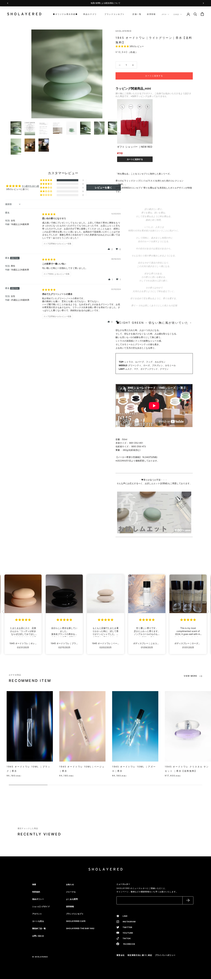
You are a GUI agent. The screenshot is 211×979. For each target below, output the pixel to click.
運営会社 (120, 955)
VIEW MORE (190, 676)
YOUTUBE (127, 933)
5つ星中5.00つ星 (30, 186)
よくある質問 (72, 899)
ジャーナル (71, 892)
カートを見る (38, 921)
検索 (34, 884)
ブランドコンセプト (113, 14)
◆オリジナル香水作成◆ (65, 14)
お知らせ (70, 884)
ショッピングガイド (41, 906)
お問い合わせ (38, 936)
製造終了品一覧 (39, 928)
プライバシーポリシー (165, 955)
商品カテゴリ (90, 14)
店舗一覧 (135, 14)
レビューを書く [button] (103, 187)
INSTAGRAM (128, 921)
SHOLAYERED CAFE (76, 921)
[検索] (195, 14)
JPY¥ (164, 14)
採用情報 (151, 14)
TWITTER (126, 927)
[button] (122, 46)
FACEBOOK (128, 944)
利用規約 (36, 892)
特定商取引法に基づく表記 (140, 955)
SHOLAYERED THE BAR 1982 (80, 928)
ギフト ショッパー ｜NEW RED (134, 146)
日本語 (176, 14)
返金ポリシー (38, 899)
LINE (124, 916)
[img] (48, 214)
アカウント (37, 914)
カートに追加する (135, 159)
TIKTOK (126, 938)
